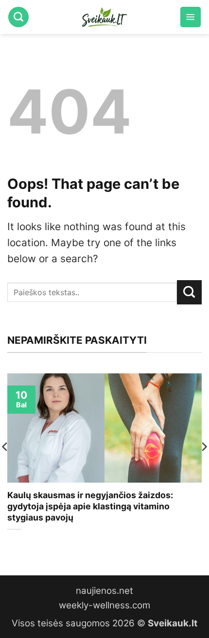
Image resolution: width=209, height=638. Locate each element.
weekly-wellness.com (104, 605)
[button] (190, 17)
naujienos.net (104, 590)
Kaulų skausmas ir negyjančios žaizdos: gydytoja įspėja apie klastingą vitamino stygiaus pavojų (90, 506)
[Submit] (189, 292)
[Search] (18, 17)
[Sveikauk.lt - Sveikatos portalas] (104, 17)
